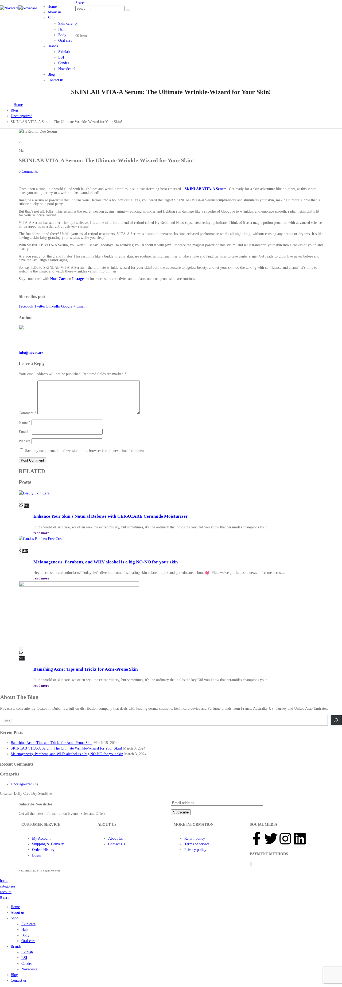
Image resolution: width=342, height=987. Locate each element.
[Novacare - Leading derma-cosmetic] (18, 8)
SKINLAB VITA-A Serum (206, 189)
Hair (61, 29)
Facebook (26, 306)
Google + (68, 306)
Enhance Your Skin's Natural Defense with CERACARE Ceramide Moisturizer (110, 516)
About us (54, 12)
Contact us (55, 80)
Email (81, 306)
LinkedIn (53, 306)
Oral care (65, 41)
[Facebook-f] (256, 838)
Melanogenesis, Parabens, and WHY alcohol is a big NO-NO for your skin (105, 561)
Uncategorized (21, 784)
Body (62, 35)
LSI (61, 57)
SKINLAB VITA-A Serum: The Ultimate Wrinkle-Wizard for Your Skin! (66, 748)
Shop (51, 18)
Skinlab (64, 52)
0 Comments (28, 172)
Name (24, 422)
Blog (51, 74)
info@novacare (31, 353)
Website (24, 441)
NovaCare (58, 279)
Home (52, 7)
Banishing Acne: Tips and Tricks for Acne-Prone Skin (85, 669)
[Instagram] (285, 838)
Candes (63, 63)
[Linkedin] (299, 838)
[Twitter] (271, 838)
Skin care (65, 23)
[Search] (128, 9)
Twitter (39, 306)
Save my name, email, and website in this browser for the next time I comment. (85, 451)
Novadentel (66, 69)
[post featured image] (34, 493)
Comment (27, 413)
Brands (53, 46)
